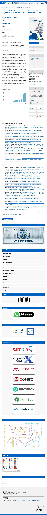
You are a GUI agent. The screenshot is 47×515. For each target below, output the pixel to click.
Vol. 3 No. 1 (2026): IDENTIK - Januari (18, 7)
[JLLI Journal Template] (23, 235)
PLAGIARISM (6, 276)
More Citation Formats (34, 103)
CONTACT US (6, 290)
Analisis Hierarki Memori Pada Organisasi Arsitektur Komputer (25, 184)
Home (3, 7)
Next (42, 212)
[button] (32, 108)
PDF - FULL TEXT (34, 42)
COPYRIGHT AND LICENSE (9, 273)
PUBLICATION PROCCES (8, 265)
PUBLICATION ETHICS (8, 262)
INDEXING (6, 279)
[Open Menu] (2, 2)
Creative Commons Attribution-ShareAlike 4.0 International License (35, 83)
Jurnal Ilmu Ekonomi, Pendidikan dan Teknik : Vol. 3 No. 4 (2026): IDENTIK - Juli (20, 195)
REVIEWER (6, 259)
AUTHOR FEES (6, 287)
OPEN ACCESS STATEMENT (9, 270)
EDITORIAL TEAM (7, 256)
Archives (8, 7)
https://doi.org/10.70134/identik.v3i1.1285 (13, 42)
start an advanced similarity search (14, 214)
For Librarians (4, 483)
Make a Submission (7, 219)
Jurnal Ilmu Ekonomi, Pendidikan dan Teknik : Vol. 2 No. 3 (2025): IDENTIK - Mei (26, 183)
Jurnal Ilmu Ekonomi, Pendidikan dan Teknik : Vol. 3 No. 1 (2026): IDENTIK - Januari (20, 133)
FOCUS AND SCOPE (7, 253)
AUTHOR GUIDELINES (8, 282)
